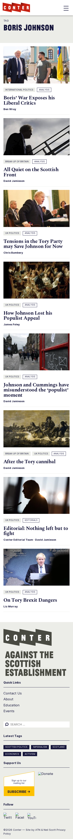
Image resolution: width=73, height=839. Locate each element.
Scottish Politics (16, 747)
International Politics (19, 89)
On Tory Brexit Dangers (30, 600)
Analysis (44, 89)
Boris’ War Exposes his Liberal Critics (29, 100)
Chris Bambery (13, 252)
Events (8, 711)
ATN (37, 829)
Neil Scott (50, 829)
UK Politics (12, 233)
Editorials (31, 520)
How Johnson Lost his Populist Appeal (27, 315)
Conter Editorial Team (18, 539)
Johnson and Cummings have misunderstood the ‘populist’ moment (36, 390)
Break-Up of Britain (17, 161)
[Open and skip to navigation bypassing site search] (66, 9)
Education (11, 705)
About (8, 699)
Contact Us (12, 693)
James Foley (11, 324)
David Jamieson (14, 180)
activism (30, 754)
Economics (12, 754)
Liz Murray (10, 606)
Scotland (59, 747)
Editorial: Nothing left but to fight (35, 531)
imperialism (40, 747)
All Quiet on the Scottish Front (30, 172)
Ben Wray (9, 109)
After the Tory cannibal (29, 462)
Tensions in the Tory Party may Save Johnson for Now (33, 243)
